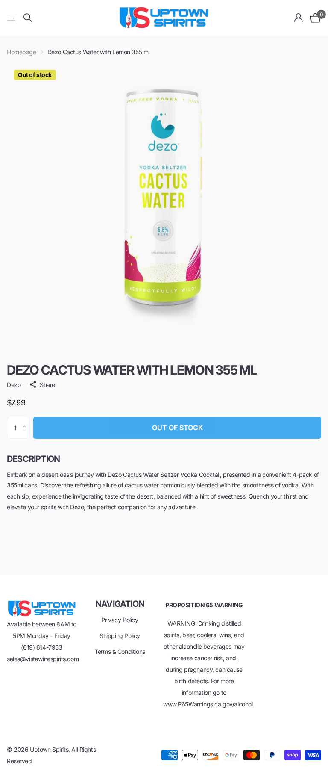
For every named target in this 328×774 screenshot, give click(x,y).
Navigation (119, 604)
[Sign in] (298, 17)
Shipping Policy (120, 635)
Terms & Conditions (119, 651)
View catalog (12, 18)
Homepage (21, 52)
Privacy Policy (119, 619)
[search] (27, 17)
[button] (26, 420)
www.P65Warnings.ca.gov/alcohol (207, 704)
